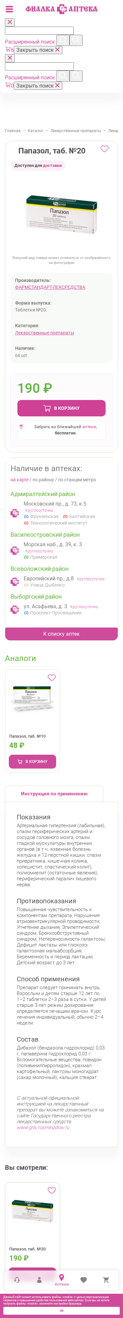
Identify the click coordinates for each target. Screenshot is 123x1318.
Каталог (35, 131)
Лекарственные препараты (76, 131)
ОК (62, 1310)
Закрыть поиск (35, 50)
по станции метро (77, 479)
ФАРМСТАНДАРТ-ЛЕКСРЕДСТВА (50, 287)
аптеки (89, 426)
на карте (19, 479)
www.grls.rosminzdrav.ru (43, 1127)
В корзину (67, 408)
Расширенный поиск (30, 42)
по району (43, 479)
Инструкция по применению (54, 794)
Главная (13, 131)
